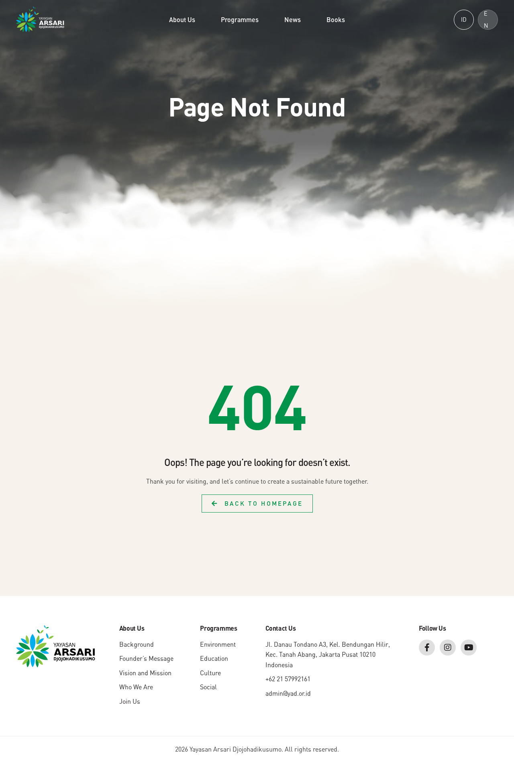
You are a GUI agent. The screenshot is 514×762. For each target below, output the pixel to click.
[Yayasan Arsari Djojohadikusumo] (40, 18)
